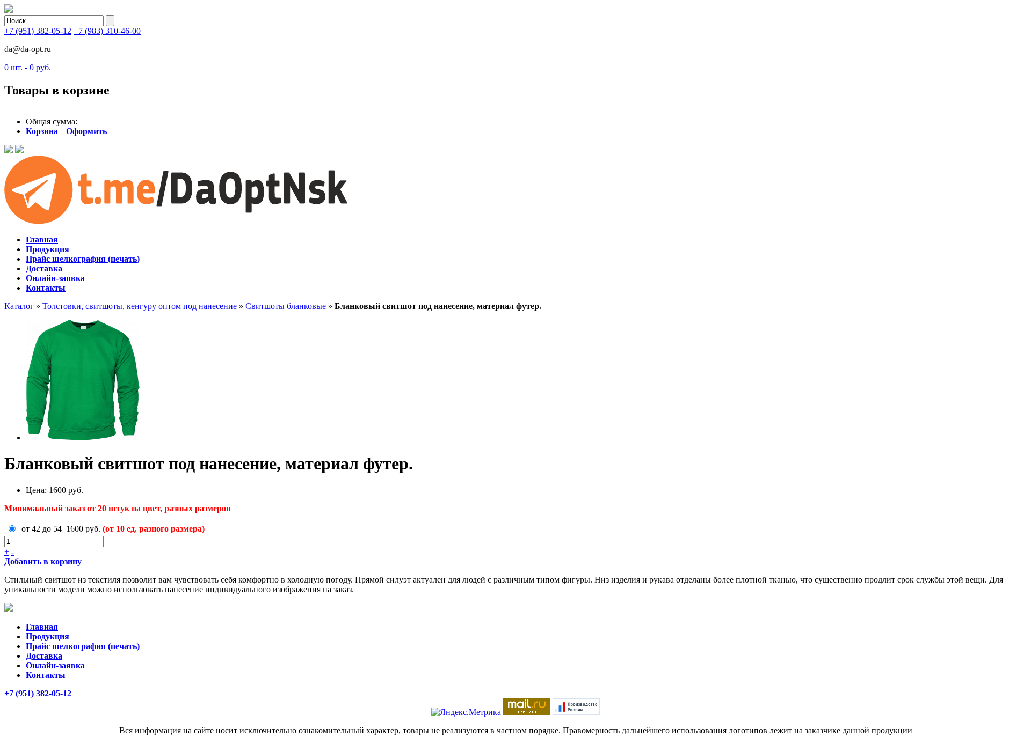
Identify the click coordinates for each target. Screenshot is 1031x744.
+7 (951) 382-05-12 (37, 30)
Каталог (19, 306)
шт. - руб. (27, 67)
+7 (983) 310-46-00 (107, 30)
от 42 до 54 (41, 528)
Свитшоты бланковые (285, 306)
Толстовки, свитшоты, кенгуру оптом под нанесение (139, 306)
